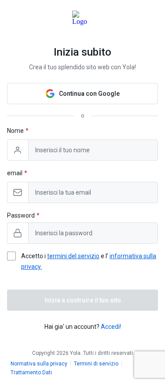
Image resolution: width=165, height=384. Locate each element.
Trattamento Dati (31, 372)
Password (21, 215)
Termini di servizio (96, 364)
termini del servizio (73, 256)
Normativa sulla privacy (39, 364)
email (14, 173)
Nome (15, 130)
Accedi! (111, 326)
